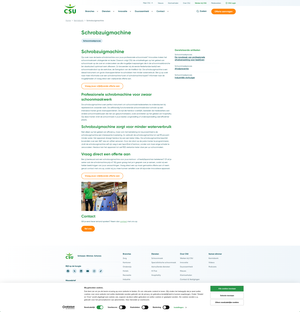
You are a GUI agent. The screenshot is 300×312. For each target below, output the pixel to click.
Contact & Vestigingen (190, 279)
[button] (223, 11)
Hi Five (154, 271)
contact (123, 221)
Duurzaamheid (186, 266)
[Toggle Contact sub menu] (168, 11)
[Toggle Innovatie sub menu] (130, 11)
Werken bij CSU (186, 258)
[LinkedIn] (81, 271)
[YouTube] (87, 271)
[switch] (122, 307)
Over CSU (184, 254)
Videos (211, 262)
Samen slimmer (215, 254)
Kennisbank (78, 20)
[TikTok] (100, 271)
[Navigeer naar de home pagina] (70, 9)
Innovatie (184, 262)
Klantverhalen (186, 275)
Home (68, 20)
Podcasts (212, 266)
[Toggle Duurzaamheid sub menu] (152, 11)
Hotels (125, 271)
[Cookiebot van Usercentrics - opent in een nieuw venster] (68, 307)
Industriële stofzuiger (185, 77)
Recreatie (127, 275)
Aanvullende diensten (160, 266)
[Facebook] (68, 271)
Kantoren (127, 262)
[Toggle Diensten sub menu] (114, 11)
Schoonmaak (157, 258)
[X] (74, 271)
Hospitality (156, 275)
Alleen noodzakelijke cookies (227, 302)
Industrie (126, 279)
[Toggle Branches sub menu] (97, 11)
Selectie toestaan (227, 296)
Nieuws (183, 271)
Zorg (125, 258)
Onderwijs (127, 266)
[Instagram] (94, 271)
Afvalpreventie (182, 68)
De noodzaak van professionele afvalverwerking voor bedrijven (190, 58)
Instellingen (178, 307)
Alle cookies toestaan (227, 289)
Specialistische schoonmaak (163, 262)
